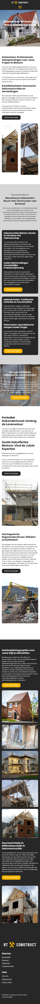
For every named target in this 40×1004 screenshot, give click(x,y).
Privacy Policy (7, 982)
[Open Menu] (20, 7)
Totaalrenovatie (8, 966)
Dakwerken (6, 963)
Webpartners (7, 979)
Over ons (5, 976)
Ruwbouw (5, 960)
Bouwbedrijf (6, 957)
